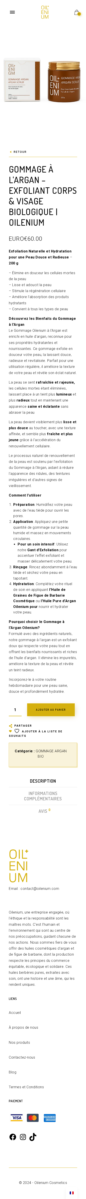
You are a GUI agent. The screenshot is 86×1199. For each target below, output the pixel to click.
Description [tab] (43, 781)
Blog (12, 1072)
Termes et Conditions (26, 1087)
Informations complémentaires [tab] (43, 796)
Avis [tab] (43, 811)
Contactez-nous (22, 1057)
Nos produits (19, 1042)
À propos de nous (23, 1027)
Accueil (15, 1013)
